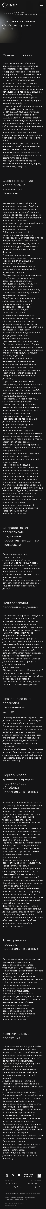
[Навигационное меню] (41, 5)
